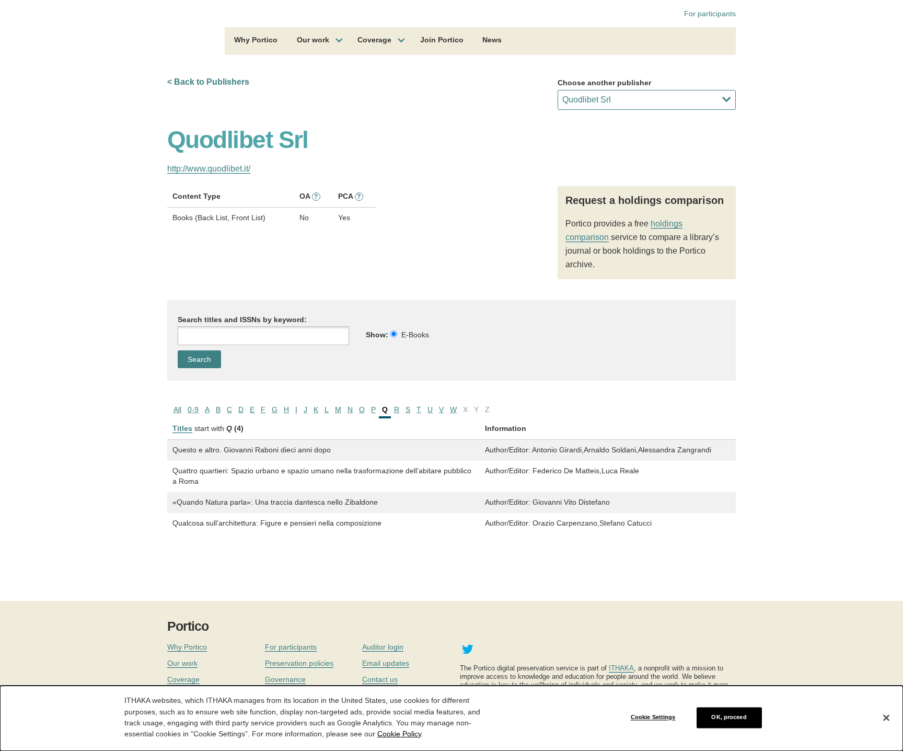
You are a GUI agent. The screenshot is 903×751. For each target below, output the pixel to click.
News (492, 40)
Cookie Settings (653, 717)
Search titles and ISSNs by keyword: (242, 319)
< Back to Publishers (208, 81)
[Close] (886, 717)
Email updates (385, 663)
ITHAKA (621, 668)
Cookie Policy (399, 733)
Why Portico (255, 40)
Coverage (374, 40)
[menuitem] (256, 41)
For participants (710, 13)
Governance (285, 679)
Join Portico (442, 40)
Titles (182, 428)
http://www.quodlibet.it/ (208, 168)
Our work (313, 40)
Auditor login (382, 647)
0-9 (193, 409)
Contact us (380, 679)
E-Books (415, 335)
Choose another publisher (604, 82)
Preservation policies (299, 663)
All (177, 409)
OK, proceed (728, 717)
